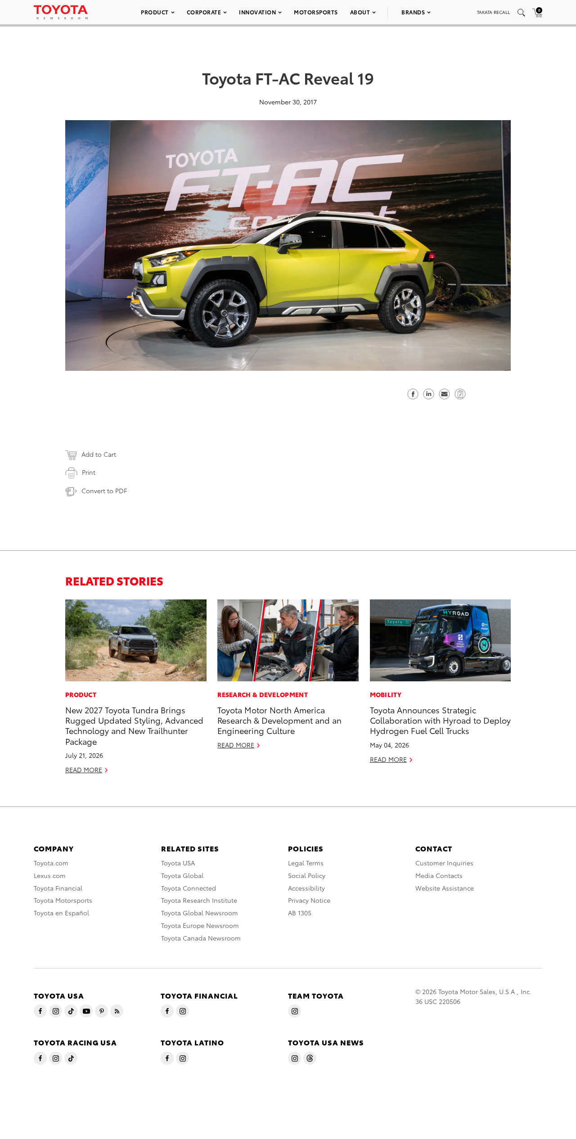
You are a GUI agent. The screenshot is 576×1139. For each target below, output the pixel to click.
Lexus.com (50, 875)
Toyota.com (51, 862)
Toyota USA (178, 862)
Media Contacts (439, 875)
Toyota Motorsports (63, 900)
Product (155, 12)
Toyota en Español (61, 912)
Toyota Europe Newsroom (200, 925)
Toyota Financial (58, 887)
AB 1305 (299, 912)
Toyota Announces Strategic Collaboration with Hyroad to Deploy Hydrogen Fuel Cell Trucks (440, 720)
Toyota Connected (188, 887)
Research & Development (262, 694)
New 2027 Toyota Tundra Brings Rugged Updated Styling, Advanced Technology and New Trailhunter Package (134, 725)
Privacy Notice (309, 900)
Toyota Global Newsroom (199, 912)
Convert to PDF (104, 490)
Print (88, 472)
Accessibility (306, 887)
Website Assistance (444, 887)
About (360, 12)
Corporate (204, 12)
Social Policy (306, 875)
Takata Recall (493, 12)
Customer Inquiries (444, 862)
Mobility (385, 694)
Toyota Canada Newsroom (201, 937)
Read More (83, 769)
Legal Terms (306, 862)
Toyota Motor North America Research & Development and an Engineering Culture (279, 720)
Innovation (257, 12)
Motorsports (316, 12)
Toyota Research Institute (199, 900)
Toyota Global (182, 875)
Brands (413, 12)
